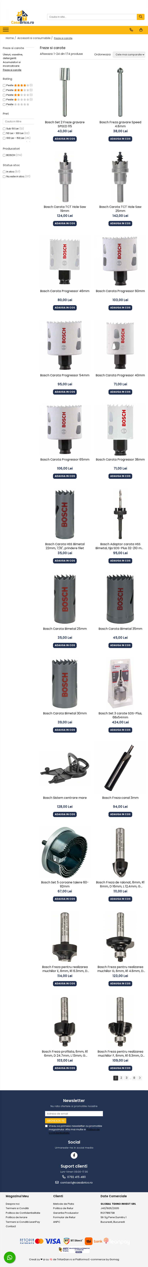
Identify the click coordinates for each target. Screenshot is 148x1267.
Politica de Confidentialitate (23, 1213)
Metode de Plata (63, 1204)
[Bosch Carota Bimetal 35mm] (120, 599)
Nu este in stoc (15, 176)
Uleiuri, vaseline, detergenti (13, 56)
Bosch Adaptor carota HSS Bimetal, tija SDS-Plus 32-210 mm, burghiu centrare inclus (120, 546)
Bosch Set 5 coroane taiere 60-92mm (65, 884)
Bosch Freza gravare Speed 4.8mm (120, 124)
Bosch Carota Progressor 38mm (120, 460)
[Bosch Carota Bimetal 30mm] (65, 684)
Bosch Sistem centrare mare (65, 798)
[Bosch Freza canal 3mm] (120, 768)
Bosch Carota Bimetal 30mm (65, 713)
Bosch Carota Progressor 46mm (64, 291)
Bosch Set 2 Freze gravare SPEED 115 (65, 124)
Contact (11, 1226)
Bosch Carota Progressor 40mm (120, 375)
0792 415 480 (76, 1177)
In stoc (10, 171)
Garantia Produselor (66, 1213)
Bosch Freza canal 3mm (120, 798)
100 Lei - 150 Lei (15, 138)
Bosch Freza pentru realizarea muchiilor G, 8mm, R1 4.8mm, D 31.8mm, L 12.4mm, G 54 (120, 969)
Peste (10, 85)
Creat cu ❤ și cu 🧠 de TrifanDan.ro (51, 1259)
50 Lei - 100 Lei (15, 133)
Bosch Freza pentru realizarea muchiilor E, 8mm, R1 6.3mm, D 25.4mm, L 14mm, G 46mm (65, 969)
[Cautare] (141, 17)
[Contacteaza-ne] (131, 30)
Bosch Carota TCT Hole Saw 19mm (65, 209)
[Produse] (6, 31)
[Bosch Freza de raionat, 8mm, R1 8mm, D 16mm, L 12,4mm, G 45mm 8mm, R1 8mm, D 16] (120, 853)
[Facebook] (74, 1155)
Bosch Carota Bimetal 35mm (120, 629)
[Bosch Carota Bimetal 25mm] (65, 599)
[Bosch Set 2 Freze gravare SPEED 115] (65, 92)
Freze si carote (12, 70)
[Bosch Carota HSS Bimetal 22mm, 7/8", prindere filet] (65, 514)
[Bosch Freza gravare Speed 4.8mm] (120, 92)
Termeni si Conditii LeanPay (23, 1222)
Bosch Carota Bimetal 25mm (65, 629)
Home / (11, 38)
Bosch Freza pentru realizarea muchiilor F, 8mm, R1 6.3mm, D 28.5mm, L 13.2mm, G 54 (120, 1054)
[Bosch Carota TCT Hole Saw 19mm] (65, 177)
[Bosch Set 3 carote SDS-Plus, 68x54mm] (120, 684)
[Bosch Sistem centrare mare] (65, 768)
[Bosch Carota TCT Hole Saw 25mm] (120, 177)
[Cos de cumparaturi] (141, 30)
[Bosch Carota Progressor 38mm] (120, 430)
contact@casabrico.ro (76, 1182)
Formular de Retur (64, 1217)
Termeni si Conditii (17, 1208)
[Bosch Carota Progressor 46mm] (65, 261)
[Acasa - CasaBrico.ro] (22, 17)
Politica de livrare (16, 1217)
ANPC (56, 1222)
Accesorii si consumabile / (35, 38)
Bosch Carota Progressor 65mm (64, 460)
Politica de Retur (63, 1208)
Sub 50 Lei (12, 128)
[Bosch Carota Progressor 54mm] (65, 346)
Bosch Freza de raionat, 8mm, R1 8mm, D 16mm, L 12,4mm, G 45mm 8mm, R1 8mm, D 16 (120, 884)
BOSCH (10, 155)
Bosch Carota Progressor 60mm (120, 291)
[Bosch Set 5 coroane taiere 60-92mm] (65, 852)
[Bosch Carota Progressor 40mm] (120, 346)
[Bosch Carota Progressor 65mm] (65, 430)
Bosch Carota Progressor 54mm (64, 375)
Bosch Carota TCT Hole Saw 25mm (120, 209)
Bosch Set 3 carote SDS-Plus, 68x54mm (120, 715)
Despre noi (12, 1204)
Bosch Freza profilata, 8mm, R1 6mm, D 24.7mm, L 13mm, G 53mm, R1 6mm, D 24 (65, 1054)
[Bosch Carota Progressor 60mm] (120, 261)
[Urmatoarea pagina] (139, 1078)
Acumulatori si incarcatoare (12, 64)
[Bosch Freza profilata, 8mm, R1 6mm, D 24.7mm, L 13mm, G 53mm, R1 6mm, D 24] (65, 1022)
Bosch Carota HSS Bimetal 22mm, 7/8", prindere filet (65, 546)
